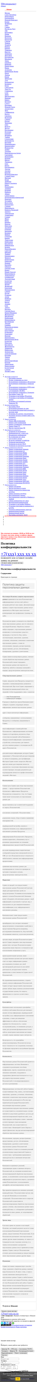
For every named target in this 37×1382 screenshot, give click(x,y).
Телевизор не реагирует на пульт (20, 446)
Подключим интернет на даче (19, 408)
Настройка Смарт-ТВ (16, 394)
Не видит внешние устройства (19, 440)
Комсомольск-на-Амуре (13, 153)
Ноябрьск (8, 298)
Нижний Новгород (11, 20)
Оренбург (8, 62)
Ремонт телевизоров (21, 1353)
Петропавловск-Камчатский (14, 197)
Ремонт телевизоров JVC (17, 463)
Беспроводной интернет (26, 1351)
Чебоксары (8, 78)
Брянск (7, 100)
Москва (7, 13)
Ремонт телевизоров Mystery (18, 465)
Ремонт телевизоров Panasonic (19, 456)
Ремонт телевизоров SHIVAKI (19, 481)
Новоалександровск (11, 327)
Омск (6, 25)
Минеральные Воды (11, 339)
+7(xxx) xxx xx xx (18, 553)
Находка (7, 224)
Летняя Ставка (10, 371)
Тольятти (8, 45)
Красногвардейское (11, 361)
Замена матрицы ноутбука (17, 493)
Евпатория (8, 288)
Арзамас (7, 304)
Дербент (7, 254)
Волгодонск (9, 203)
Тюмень (7, 43)
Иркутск (7, 52)
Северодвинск (9, 196)
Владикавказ (9, 130)
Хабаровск (8, 54)
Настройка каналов (15, 378)
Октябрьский (9, 277)
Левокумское (9, 364)
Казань (7, 22)
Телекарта (5, 1351)
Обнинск (8, 267)
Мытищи (8, 178)
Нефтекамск (9, 242)
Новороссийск (10, 146)
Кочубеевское (9, 322)
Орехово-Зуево (10, 268)
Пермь (7, 34)
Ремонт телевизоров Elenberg (18, 476)
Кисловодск (9, 243)
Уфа (6, 31)
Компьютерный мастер (16, 513)
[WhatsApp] (13, 1323)
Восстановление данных (17, 495)
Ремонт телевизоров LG (17, 451)
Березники (8, 231)
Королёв (7, 172)
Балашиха (8, 84)
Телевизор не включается (17, 431)
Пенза (7, 73)
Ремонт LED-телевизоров (17, 422)
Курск (7, 86)
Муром (7, 284)
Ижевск (7, 47)
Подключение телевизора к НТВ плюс (22, 387)
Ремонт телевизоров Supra (17, 472)
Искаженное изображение (17, 435)
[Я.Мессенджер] (2, 1323)
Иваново (8, 98)
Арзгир (7, 359)
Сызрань (8, 206)
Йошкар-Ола (9, 148)
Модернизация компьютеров (18, 502)
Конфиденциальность (8, 1327)
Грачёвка (8, 325)
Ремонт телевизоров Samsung (18, 449)
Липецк (7, 75)
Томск (7, 61)
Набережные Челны (11, 71)
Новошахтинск (10, 290)
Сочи (6, 93)
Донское (7, 323)
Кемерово (8, 64)
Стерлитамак (9, 139)
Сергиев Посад (10, 311)
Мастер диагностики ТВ (17, 428)
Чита (6, 110)
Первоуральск (9, 259)
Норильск (8, 199)
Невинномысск (10, 274)
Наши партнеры (21, 1327)
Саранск (7, 119)
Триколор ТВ (5, 1349)
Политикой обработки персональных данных (22, 1375)
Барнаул (7, 48)
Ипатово (8, 336)
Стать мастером (6, 1325)
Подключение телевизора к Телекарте (21, 392)
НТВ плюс (14, 1349)
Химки (7, 149)
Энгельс (7, 169)
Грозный (8, 133)
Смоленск (8, 116)
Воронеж (8, 36)
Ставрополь (9, 91)
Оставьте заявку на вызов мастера (12, 563)
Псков (7, 180)
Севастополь (9, 87)
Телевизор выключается (17, 442)
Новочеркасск (9, 208)
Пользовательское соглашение (22, 1325)
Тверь (7, 94)
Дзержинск (8, 162)
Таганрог (8, 151)
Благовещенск (9, 167)
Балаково (8, 190)
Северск (7, 291)
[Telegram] (7, 1323)
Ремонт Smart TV (14, 426)
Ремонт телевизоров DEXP (18, 470)
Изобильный (9, 318)
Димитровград (10, 275)
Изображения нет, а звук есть (18, 433)
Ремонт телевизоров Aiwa (17, 479)
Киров (7, 77)
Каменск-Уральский (11, 210)
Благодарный (9, 330)
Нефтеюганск (9, 245)
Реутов (7, 293)
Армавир (8, 188)
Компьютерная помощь (16, 511)
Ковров (7, 238)
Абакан (8, 9)
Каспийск (8, 265)
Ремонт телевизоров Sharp (17, 458)
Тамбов (7, 137)
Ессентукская (9, 368)
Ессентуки (8, 281)
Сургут (7, 103)
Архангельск (9, 109)
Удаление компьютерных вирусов (20, 509)
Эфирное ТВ (13, 1351)
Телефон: (4, 1361)
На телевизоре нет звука (17, 437)
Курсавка (8, 355)
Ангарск (7, 171)
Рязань (7, 68)
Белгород (8, 102)
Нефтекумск (9, 350)
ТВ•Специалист (6, 565)
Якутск (7, 128)
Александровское (10, 353)
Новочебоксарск (10, 249)
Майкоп (7, 235)
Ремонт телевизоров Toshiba (18, 462)
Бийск (7, 185)
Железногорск (9, 314)
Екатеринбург (9, 18)
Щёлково (8, 252)
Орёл (6, 125)
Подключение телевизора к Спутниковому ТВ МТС (18, 390)
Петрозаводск (9, 141)
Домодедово (9, 240)
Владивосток (9, 57)
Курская (7, 362)
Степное (7, 369)
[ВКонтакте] (5, 1323)
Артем (7, 297)
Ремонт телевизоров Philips (18, 453)
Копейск (7, 222)
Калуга (7, 114)
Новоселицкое (9, 366)
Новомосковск (10, 256)
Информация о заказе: (8, 1365)
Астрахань (8, 70)
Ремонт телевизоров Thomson (19, 467)
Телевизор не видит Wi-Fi (17, 444)
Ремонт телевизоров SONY (18, 454)
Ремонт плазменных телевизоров (20, 424)
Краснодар (8, 39)
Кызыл (7, 270)
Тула (6, 80)
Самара (7, 27)
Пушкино (8, 295)
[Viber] (10, 1323)
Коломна (8, 233)
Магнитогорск (10, 96)
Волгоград (8, 38)
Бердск (7, 302)
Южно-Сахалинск (11, 183)
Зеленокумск (9, 352)
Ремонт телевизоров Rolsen (18, 477)
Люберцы (8, 181)
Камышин (8, 282)
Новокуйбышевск (11, 313)
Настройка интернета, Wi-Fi (18, 515)
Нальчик (7, 158)
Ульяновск (8, 50)
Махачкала (8, 59)
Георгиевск (8, 334)
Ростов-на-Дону (10, 29)
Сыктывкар (9, 155)
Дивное (7, 357)
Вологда (7, 126)
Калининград (9, 82)
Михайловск (9, 316)
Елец (6, 306)
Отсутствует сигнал (15, 438)
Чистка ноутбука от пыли (17, 488)
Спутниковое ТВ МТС (25, 1349)
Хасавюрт (8, 227)
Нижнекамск (9, 157)
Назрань (7, 263)
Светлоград (9, 329)
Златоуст (8, 212)
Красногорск (9, 204)
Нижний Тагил (10, 107)
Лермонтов (8, 348)
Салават (7, 217)
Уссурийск (8, 201)
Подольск (8, 132)
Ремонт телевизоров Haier (17, 474)
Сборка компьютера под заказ (19, 501)
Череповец (8, 123)
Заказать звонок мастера (9, 1311)
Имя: (2, 1357)
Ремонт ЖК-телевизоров (17, 421)
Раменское (8, 261)
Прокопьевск (9, 187)
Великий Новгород (11, 174)
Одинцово (8, 236)
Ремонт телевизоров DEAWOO (19, 483)
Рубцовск (8, 229)
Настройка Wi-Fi (14, 407)
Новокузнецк (9, 66)
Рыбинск (8, 192)
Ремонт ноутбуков (15, 486)
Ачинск (7, 300)
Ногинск (8, 309)
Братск (7, 165)
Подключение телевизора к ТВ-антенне (22, 382)
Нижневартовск (10, 144)
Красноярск (9, 32)
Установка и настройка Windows (19, 504)
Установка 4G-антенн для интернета (21, 414)
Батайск (7, 247)
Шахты (7, 160)
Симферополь (9, 112)
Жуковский (8, 286)
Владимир (8, 105)
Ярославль (8, 55)
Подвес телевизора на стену (18, 380)
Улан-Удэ (8, 89)
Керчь (7, 220)
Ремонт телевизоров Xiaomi (18, 460)
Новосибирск (9, 16)
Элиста (7, 307)
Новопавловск (10, 338)
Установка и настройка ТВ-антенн (20, 396)
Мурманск (8, 135)
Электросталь (9, 213)
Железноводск (9, 346)
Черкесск (8, 258)
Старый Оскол (10, 176)
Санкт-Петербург (10, 15)
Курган (7, 121)
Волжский (8, 117)
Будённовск (9, 332)
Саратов (7, 41)
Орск (6, 164)
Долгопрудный (10, 279)
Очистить (4, 1355)
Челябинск (8, 23)
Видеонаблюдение (7, 1353)
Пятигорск (8, 226)
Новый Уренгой (10, 272)
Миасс (7, 219)
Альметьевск (9, 215)
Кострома (8, 142)
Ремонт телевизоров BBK (17, 469)
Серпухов (8, 251)
